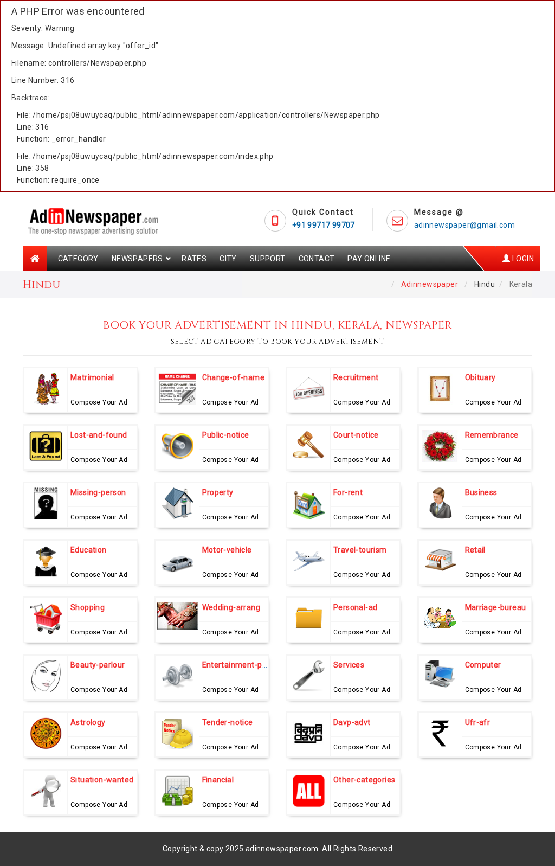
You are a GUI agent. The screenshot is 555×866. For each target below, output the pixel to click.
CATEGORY (78, 258)
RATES (194, 258)
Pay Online (368, 258)
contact (317, 258)
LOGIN (522, 258)
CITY (228, 258)
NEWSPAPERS (137, 258)
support (268, 258)
